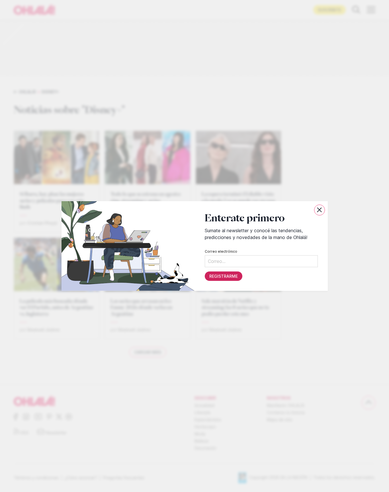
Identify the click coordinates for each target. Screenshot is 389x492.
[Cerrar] (319, 210)
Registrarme (223, 276)
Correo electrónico (220, 251)
